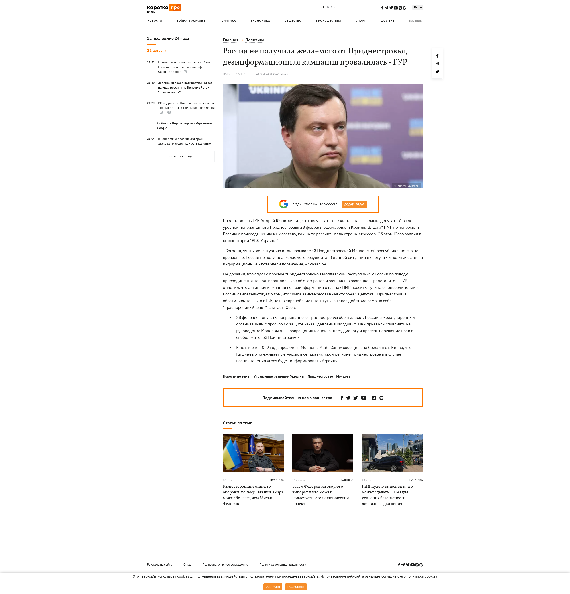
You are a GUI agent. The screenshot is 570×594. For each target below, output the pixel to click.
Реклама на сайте (159, 564)
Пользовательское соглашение (225, 564)
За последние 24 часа (168, 38)
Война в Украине (191, 20)
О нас (187, 564)
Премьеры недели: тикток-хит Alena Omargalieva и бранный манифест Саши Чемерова (184, 67)
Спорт (361, 20)
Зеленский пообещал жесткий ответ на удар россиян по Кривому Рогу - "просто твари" (185, 87)
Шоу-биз (388, 20)
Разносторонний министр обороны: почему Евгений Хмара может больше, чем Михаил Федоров (253, 495)
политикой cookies (422, 576)
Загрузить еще (181, 156)
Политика (228, 20)
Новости (154, 20)
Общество (293, 20)
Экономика (260, 20)
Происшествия (328, 20)
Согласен (273, 587)
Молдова (343, 376)
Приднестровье (320, 376)
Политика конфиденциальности (282, 564)
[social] (382, 8)
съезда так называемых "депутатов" (367, 220)
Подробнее (296, 587)
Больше (415, 20)
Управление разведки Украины (279, 376)
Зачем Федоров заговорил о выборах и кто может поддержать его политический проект (320, 495)
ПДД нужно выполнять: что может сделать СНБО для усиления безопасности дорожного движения (387, 495)
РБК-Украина (264, 240)
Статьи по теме (237, 422)
